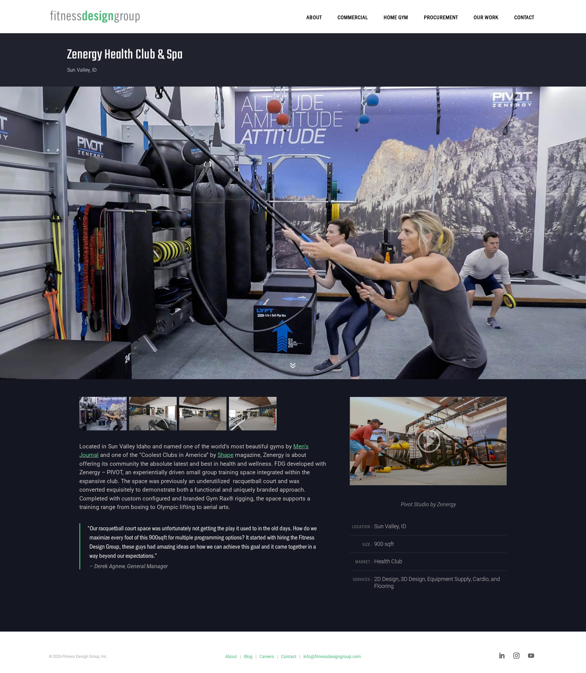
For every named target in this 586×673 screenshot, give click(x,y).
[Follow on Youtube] (531, 656)
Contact (524, 17)
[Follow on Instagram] (516, 656)
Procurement (441, 17)
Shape (225, 454)
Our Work (486, 17)
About (314, 17)
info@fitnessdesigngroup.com (332, 656)
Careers (266, 656)
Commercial (353, 17)
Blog (248, 656)
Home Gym (396, 17)
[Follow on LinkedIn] (502, 656)
